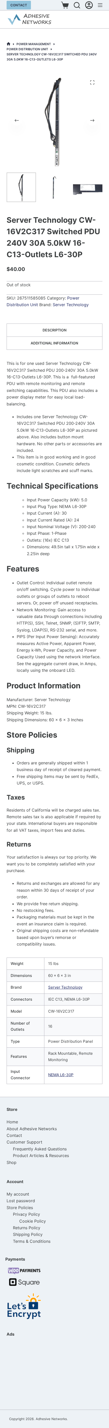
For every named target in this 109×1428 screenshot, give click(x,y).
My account (18, 1194)
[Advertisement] (32, 1372)
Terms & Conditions (31, 1241)
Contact (18, 5)
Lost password (21, 1200)
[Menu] (100, 5)
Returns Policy (26, 1227)
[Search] (77, 5)
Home (12, 1121)
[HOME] (8, 44)
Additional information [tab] (54, 343)
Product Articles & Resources (41, 1155)
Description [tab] (54, 330)
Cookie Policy (32, 1221)
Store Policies (20, 1207)
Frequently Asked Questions (40, 1148)
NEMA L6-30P (61, 1074)
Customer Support (24, 1142)
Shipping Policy (28, 1234)
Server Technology (71, 304)
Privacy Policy (26, 1214)
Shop (11, 1162)
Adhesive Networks (51, 1419)
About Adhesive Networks (32, 1128)
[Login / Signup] (89, 5)
